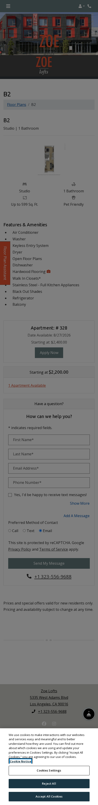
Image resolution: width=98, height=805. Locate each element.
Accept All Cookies (49, 796)
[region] (49, 766)
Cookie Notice (20, 761)
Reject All (49, 783)
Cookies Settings (49, 770)
